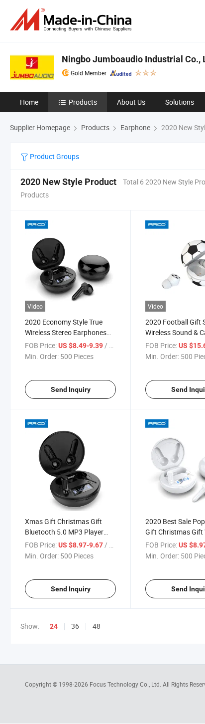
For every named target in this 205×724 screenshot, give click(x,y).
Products (83, 102)
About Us (131, 102)
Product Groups (53, 156)
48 (97, 626)
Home (29, 102)
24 (54, 626)
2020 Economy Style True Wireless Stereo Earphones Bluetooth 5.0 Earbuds (65, 332)
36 (75, 626)
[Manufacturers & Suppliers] (72, 19)
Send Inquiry (71, 389)
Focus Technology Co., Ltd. (126, 684)
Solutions (179, 102)
